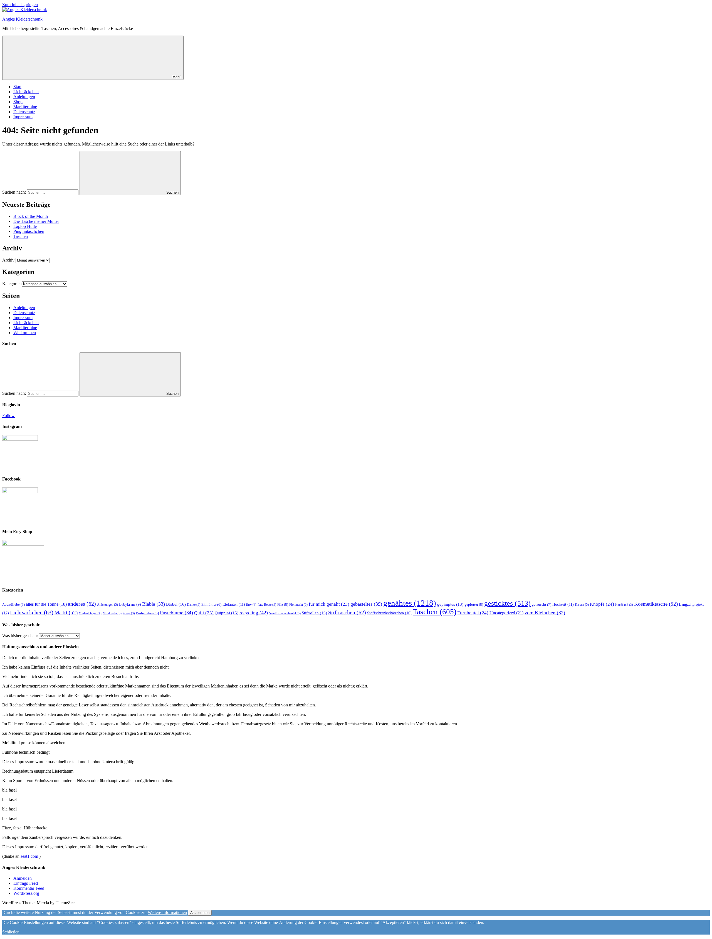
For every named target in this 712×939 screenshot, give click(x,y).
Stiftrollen (314, 612)
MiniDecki (112, 613)
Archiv (8, 260)
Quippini (226, 612)
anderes (82, 604)
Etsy (251, 604)
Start (17, 86)
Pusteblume (176, 612)
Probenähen (147, 613)
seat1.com (29, 856)
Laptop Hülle (25, 226)
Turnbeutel (473, 612)
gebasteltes (366, 604)
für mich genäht (329, 604)
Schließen (10, 932)
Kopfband (624, 604)
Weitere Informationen (167, 912)
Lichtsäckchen (26, 91)
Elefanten (233, 604)
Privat (129, 613)
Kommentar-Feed (28, 888)
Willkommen (24, 332)
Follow (8, 415)
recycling (253, 612)
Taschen (20, 236)
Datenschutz (24, 111)
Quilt (204, 612)
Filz (282, 604)
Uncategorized (506, 612)
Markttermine (25, 106)
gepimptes (450, 604)
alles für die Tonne (46, 604)
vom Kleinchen (545, 612)
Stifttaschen (347, 612)
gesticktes (507, 603)
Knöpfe (602, 604)
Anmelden (22, 878)
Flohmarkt (298, 605)
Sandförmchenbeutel (285, 613)
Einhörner (211, 605)
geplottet (473, 604)
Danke (193, 605)
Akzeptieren (199, 913)
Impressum (23, 116)
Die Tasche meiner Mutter (36, 221)
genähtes (409, 602)
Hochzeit (563, 604)
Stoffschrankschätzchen (389, 613)
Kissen (582, 605)
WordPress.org (26, 893)
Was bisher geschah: (20, 635)
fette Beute (267, 605)
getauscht (541, 604)
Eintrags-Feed (25, 883)
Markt (66, 612)
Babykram (130, 604)
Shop (18, 101)
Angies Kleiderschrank (22, 19)
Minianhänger (90, 613)
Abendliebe (13, 604)
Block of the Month (30, 216)
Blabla (153, 604)
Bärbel (176, 604)
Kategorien (12, 283)
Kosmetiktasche (656, 604)
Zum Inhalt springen (20, 4)
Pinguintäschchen (28, 231)
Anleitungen (24, 96)
